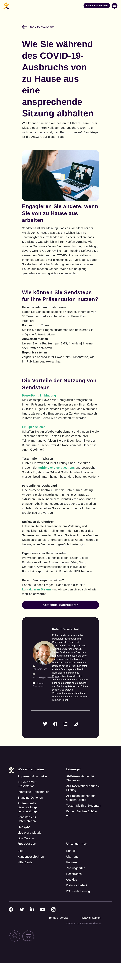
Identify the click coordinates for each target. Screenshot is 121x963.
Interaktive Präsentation (33, 791)
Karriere (71, 862)
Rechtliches (74, 873)
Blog (20, 850)
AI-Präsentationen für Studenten (80, 778)
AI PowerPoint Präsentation (27, 784)
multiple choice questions (56, 467)
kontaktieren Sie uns (36, 589)
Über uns (72, 856)
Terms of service (58, 917)
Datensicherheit (76, 885)
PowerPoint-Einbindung (39, 395)
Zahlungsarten (75, 868)
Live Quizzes (26, 838)
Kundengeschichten (31, 856)
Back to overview (41, 27)
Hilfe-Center (25, 862)
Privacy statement (90, 917)
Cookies (71, 879)
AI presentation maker (32, 776)
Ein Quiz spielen (33, 427)
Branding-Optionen (30, 797)
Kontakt (71, 850)
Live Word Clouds (29, 832)
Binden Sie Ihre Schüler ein (82, 813)
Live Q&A (24, 826)
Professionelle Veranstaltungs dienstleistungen (28, 807)
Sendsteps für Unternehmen (27, 819)
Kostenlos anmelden (97, 5)
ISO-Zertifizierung (78, 891)
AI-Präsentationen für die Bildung (83, 788)
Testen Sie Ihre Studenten (83, 805)
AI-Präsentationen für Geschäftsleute (80, 797)
